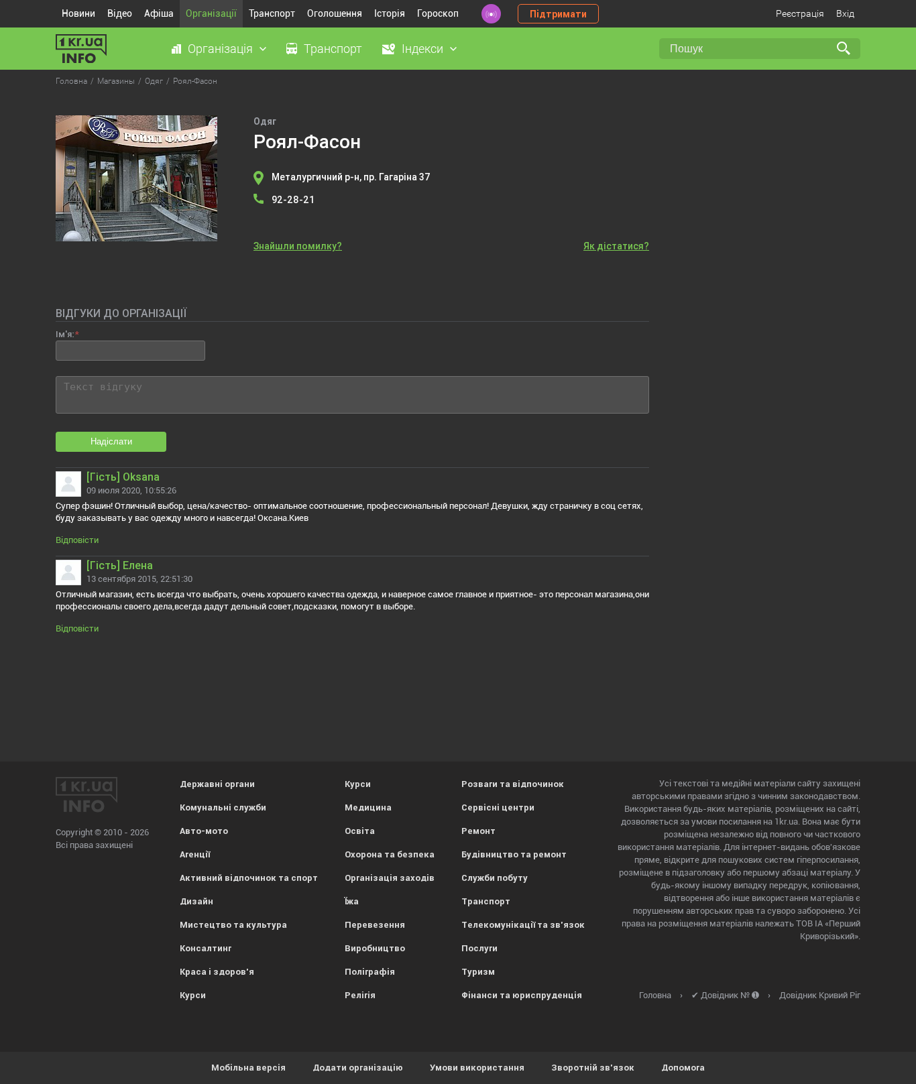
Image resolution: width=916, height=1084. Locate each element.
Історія (389, 13)
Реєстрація (800, 13)
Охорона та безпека (390, 854)
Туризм (478, 972)
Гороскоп (438, 13)
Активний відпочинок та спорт (249, 878)
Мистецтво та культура (233, 925)
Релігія (360, 995)
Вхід (845, 13)
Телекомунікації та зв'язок (523, 925)
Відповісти (77, 540)
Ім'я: (65, 334)
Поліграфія (370, 972)
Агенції (195, 854)
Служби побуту (494, 878)
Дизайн (196, 901)
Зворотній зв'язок (592, 1068)
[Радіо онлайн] (491, 13)
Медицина (368, 807)
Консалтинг (205, 948)
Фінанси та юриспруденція (521, 995)
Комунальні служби (223, 807)
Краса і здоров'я (217, 972)
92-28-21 (293, 199)
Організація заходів (390, 878)
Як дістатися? (616, 246)
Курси (193, 995)
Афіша (159, 13)
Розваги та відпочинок (512, 784)
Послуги (479, 948)
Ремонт (478, 831)
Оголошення (334, 13)
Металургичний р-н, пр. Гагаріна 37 (351, 177)
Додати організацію (357, 1068)
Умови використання (477, 1068)
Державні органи (217, 784)
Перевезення (375, 925)
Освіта (360, 831)
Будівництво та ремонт (514, 854)
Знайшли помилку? (297, 246)
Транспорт (272, 13)
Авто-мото (204, 831)
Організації (211, 13)
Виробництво (375, 948)
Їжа (352, 901)
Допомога (683, 1068)
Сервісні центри (497, 807)
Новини (78, 13)
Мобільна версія (248, 1068)
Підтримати (558, 14)
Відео (119, 13)
